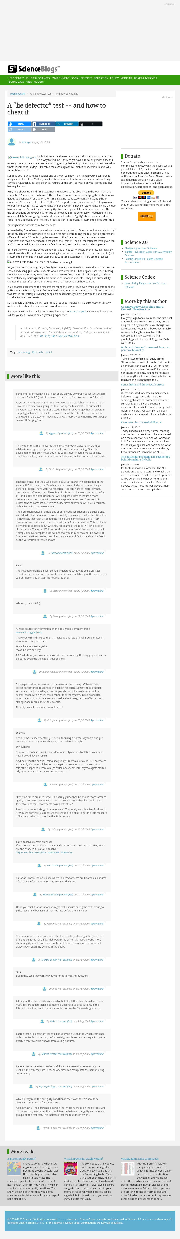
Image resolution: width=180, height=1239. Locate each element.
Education (101, 78)
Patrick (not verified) (62, 553)
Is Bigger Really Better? (21, 1158)
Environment (61, 78)
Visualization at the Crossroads (140, 1158)
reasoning (24, 352)
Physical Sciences (38, 78)
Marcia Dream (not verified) (58, 894)
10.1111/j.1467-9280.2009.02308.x (59, 336)
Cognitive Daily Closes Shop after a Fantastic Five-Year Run (142, 308)
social (48, 352)
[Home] (34, 69)
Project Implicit (77, 311)
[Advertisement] (90, 30)
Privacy (62, 1219)
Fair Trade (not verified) (60, 865)
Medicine (126, 78)
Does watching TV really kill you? (141, 422)
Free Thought (35, 81)
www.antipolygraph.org (29, 632)
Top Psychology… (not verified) (55, 1086)
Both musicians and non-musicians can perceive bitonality (145, 349)
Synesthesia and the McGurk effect (142, 384)
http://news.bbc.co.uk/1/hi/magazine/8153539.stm (44, 852)
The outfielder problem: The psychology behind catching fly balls (145, 458)
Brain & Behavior (145, 78)
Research (37, 352)
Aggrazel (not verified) (61, 433)
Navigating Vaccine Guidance (141, 248)
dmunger (26, 142)
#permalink (97, 433)
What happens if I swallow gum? (83, 1158)
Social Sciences (81, 78)
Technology (15, 81)
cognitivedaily (17, 93)
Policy (114, 78)
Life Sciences (15, 78)
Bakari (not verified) (61, 1021)
